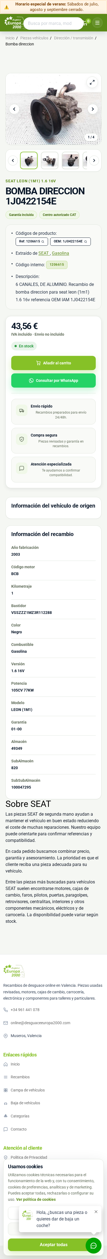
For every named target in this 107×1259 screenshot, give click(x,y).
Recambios (20, 1077)
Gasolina (60, 253)
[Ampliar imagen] (92, 82)
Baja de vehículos (25, 1103)
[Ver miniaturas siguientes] (94, 160)
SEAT (44, 253)
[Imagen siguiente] (93, 109)
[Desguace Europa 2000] (15, 22)
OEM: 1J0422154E (68, 241)
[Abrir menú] (97, 22)
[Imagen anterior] (14, 109)
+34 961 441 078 (25, 1010)
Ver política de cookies (36, 1199)
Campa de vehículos (28, 1090)
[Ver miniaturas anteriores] (13, 160)
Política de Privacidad (29, 1157)
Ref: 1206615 (29, 241)
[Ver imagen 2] (49, 160)
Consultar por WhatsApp (57, 380)
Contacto (19, 1129)
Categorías (20, 1116)
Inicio (15, 1064)
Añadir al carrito (57, 363)
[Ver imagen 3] (70, 160)
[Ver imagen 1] (29, 160)
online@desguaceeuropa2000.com (40, 1023)
